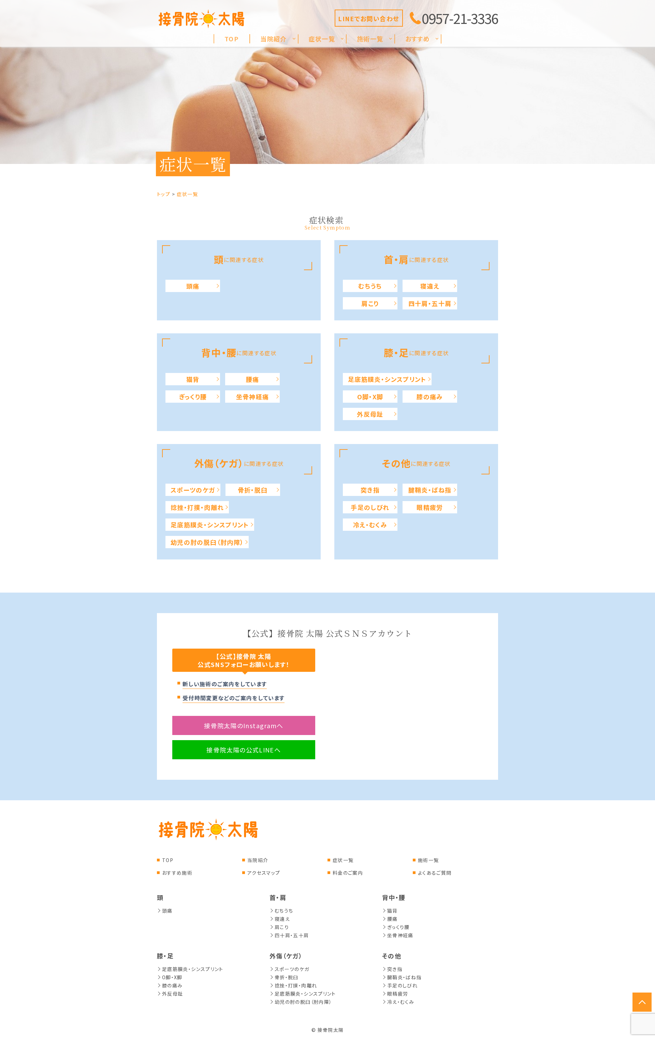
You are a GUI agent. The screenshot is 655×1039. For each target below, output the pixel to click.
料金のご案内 (348, 872)
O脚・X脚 (370, 396)
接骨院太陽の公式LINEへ (243, 749)
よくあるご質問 (435, 872)
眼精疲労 (430, 507)
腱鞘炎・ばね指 (430, 489)
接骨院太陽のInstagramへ (243, 725)
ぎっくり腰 (193, 396)
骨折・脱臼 (253, 489)
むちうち (370, 285)
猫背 (193, 379)
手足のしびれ (370, 507)
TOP (167, 860)
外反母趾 (370, 414)
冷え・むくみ (370, 524)
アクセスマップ (263, 872)
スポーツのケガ (193, 489)
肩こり (370, 303)
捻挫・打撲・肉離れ (197, 507)
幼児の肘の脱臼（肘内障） (207, 542)
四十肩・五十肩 (430, 303)
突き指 (370, 489)
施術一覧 (428, 860)
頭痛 (193, 285)
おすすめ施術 (177, 872)
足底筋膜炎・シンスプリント (387, 379)
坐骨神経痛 (252, 396)
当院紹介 (257, 860)
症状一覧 (343, 860)
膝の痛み (430, 396)
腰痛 (252, 379)
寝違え (429, 285)
